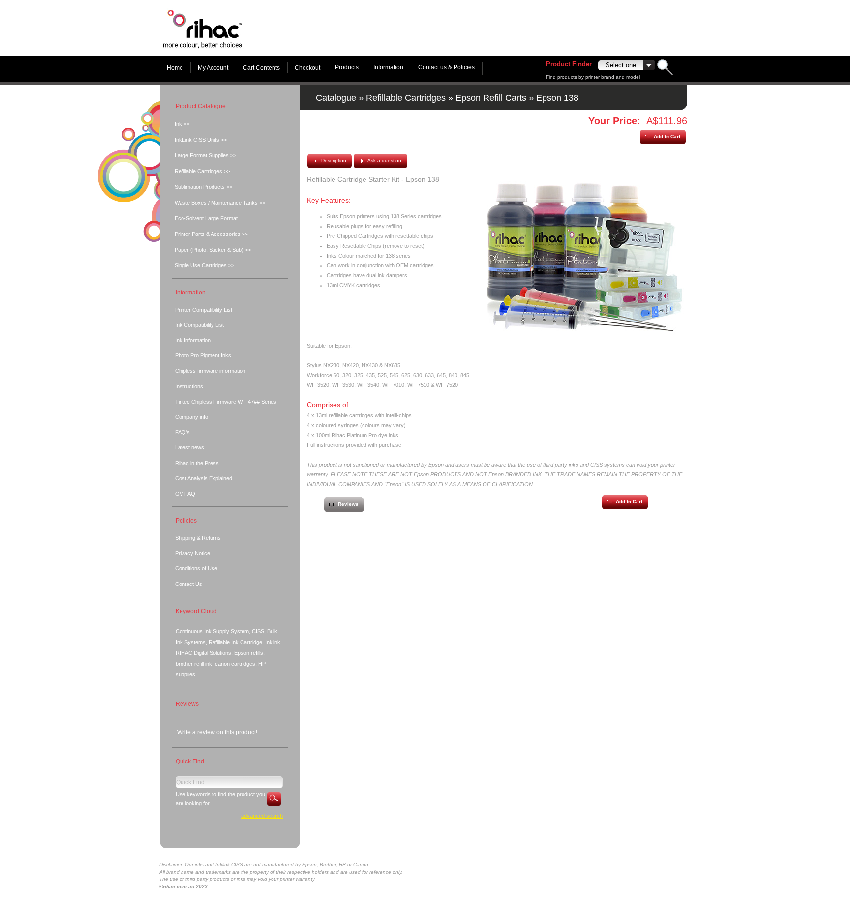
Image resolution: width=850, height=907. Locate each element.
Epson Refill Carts (490, 98)
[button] (662, 137)
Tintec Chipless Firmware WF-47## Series (225, 402)
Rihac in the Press (197, 463)
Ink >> (182, 124)
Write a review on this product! (217, 732)
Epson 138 (557, 98)
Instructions (189, 386)
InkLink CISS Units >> (201, 140)
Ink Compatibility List (199, 325)
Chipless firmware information (210, 371)
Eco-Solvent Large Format (206, 218)
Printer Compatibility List (203, 310)
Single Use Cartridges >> (204, 265)
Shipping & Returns (198, 538)
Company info (191, 417)
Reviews (187, 704)
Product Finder (569, 64)
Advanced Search (262, 816)
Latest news (189, 447)
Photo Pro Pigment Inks (203, 355)
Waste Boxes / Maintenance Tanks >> (220, 202)
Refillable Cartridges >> (202, 171)
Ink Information (193, 340)
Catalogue (336, 98)
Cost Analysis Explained (203, 478)
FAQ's (182, 432)
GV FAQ (185, 494)
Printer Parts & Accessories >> (211, 234)
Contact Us (188, 584)
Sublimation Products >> (203, 187)
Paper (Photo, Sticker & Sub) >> (213, 250)
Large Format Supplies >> (205, 155)
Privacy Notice (192, 553)
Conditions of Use (196, 568)
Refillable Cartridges (406, 98)
